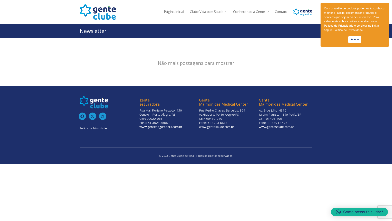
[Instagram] (102, 116)
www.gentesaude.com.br (216, 127)
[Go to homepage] (98, 12)
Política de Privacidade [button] (348, 30)
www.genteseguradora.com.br (160, 127)
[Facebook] (82, 116)
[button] (359, 212)
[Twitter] (92, 116)
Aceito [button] (355, 39)
